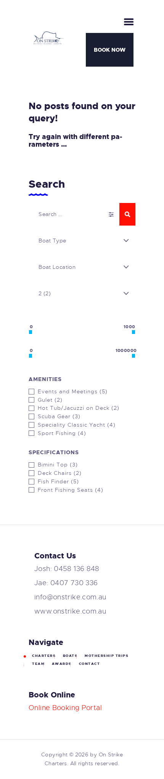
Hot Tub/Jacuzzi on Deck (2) (78, 407)
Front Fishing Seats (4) (70, 489)
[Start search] (127, 214)
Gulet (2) (50, 399)
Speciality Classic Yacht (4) (77, 424)
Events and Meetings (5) (73, 391)
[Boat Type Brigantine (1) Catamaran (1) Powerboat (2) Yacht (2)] (82, 240)
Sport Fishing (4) (62, 433)
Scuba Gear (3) (59, 416)
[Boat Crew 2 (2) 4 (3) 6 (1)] (82, 293)
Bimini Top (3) (58, 464)
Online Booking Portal (65, 708)
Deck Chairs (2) (60, 473)
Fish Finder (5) (58, 481)
